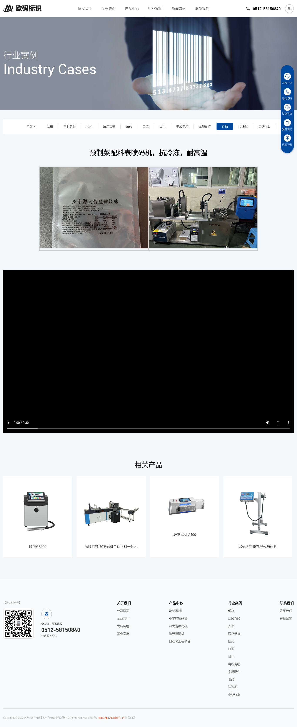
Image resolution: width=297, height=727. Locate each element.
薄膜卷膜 (69, 126)
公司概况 (123, 610)
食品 (225, 126)
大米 (89, 126)
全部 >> (31, 126)
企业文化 (123, 618)
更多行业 (264, 126)
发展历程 (123, 626)
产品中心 (132, 8)
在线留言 (286, 618)
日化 (162, 126)
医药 (129, 126)
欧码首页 (85, 8)
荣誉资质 (123, 633)
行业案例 (155, 8)
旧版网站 (130, 717)
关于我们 (108, 8)
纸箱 (50, 126)
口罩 (146, 126)
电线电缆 (182, 126)
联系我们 (202, 8)
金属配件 (205, 126)
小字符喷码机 (178, 618)
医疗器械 (109, 126)
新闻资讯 (179, 8)
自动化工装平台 (179, 641)
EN (289, 8)
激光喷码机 (176, 633)
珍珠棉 (243, 126)
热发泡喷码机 (178, 626)
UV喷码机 (175, 610)
